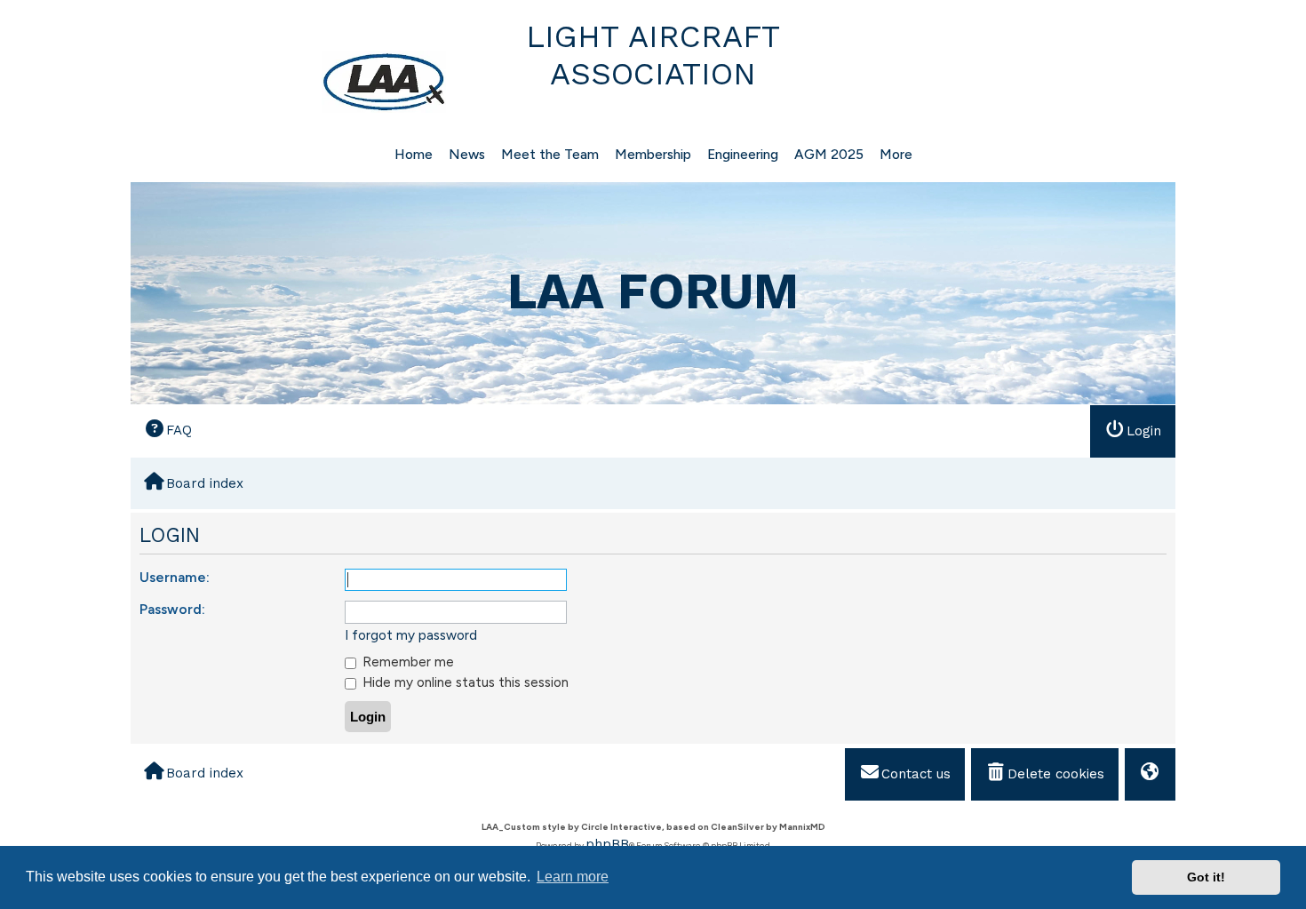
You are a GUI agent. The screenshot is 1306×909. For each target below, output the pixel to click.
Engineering (742, 154)
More (896, 154)
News (467, 154)
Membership (653, 154)
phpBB (607, 844)
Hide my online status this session (464, 682)
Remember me (406, 661)
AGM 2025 (829, 154)
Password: (172, 609)
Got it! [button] (1206, 877)
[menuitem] (168, 430)
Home (413, 154)
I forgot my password (411, 634)
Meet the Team (550, 154)
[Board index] (290, 82)
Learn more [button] (573, 876)
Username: (174, 577)
